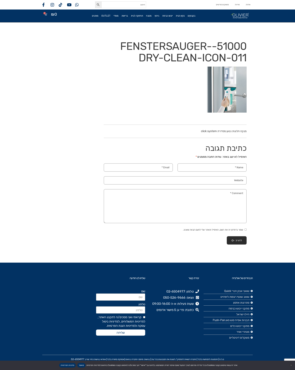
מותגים (95, 15)
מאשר (81, 365)
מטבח (148, 15)
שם (143, 291)
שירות (237, 4)
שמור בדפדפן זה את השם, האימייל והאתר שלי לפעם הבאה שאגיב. (213, 229)
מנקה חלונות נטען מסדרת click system (224, 131)
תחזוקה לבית (137, 15)
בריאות (125, 15)
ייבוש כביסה (167, 15)
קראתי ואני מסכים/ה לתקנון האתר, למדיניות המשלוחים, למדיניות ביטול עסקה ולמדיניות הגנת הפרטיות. (121, 321)
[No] (291, 365)
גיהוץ (157, 15)
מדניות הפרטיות (67, 365)
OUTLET (105, 15)
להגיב (239, 240)
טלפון (141, 304)
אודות (248, 4)
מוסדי (116, 15)
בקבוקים (191, 15)
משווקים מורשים (222, 4)
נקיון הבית (180, 15)
